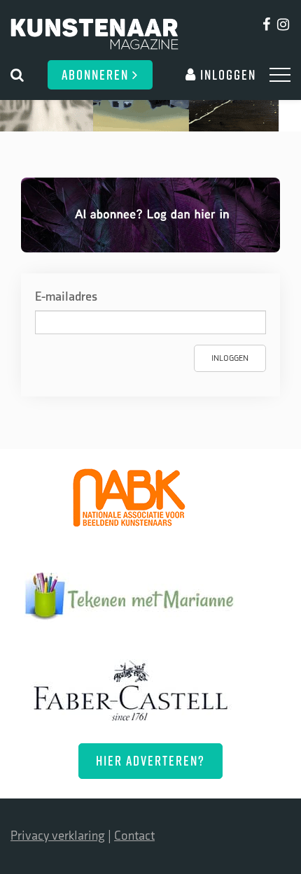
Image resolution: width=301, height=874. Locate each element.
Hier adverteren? (150, 760)
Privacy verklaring (57, 836)
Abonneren (97, 74)
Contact (134, 836)
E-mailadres (66, 296)
